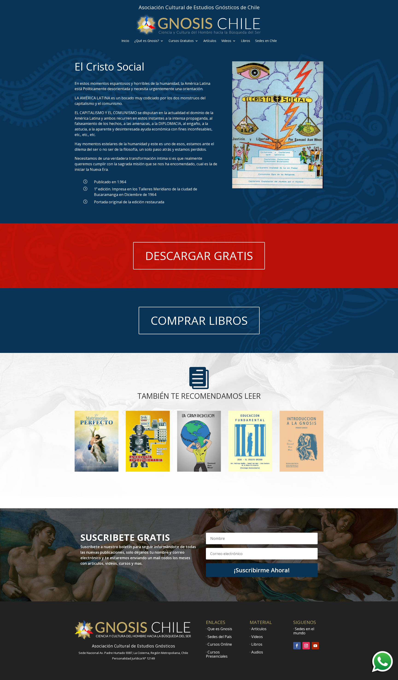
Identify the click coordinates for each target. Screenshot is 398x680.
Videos (226, 41)
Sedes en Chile (266, 41)
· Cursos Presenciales (217, 654)
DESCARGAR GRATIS (199, 255)
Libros (245, 41)
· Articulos (258, 628)
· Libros (256, 644)
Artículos (209, 41)
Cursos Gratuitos (181, 41)
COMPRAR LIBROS (199, 320)
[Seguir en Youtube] (315, 645)
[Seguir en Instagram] (306, 645)
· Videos (256, 636)
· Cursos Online (219, 644)
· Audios (256, 652)
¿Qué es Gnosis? (146, 41)
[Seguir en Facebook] (297, 645)
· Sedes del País (219, 636)
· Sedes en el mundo (303, 631)
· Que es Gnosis (219, 628)
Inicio (125, 41)
